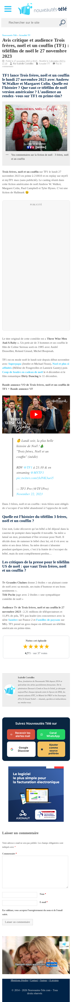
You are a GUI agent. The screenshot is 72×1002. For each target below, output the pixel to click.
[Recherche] (62, 22)
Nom (43, 894)
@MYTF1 (37, 472)
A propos (54, 980)
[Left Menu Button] (8, 9)
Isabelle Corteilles (25, 64)
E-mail (43, 902)
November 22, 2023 (29, 494)
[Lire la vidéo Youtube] (36, 414)
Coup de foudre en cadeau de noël (22, 372)
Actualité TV (24, 35)
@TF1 (28, 467)
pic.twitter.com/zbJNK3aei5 (35, 478)
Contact (34, 980)
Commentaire (9, 853)
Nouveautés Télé (9, 35)
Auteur (43, 980)
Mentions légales (19, 980)
